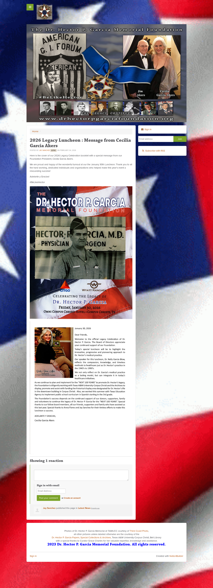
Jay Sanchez (44, 150)
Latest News (84, 508)
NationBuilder (176, 556)
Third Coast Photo (139, 531)
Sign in (33, 556)
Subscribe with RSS (155, 150)
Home (35, 131)
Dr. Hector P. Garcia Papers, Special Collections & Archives (81, 537)
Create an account (72, 498)
